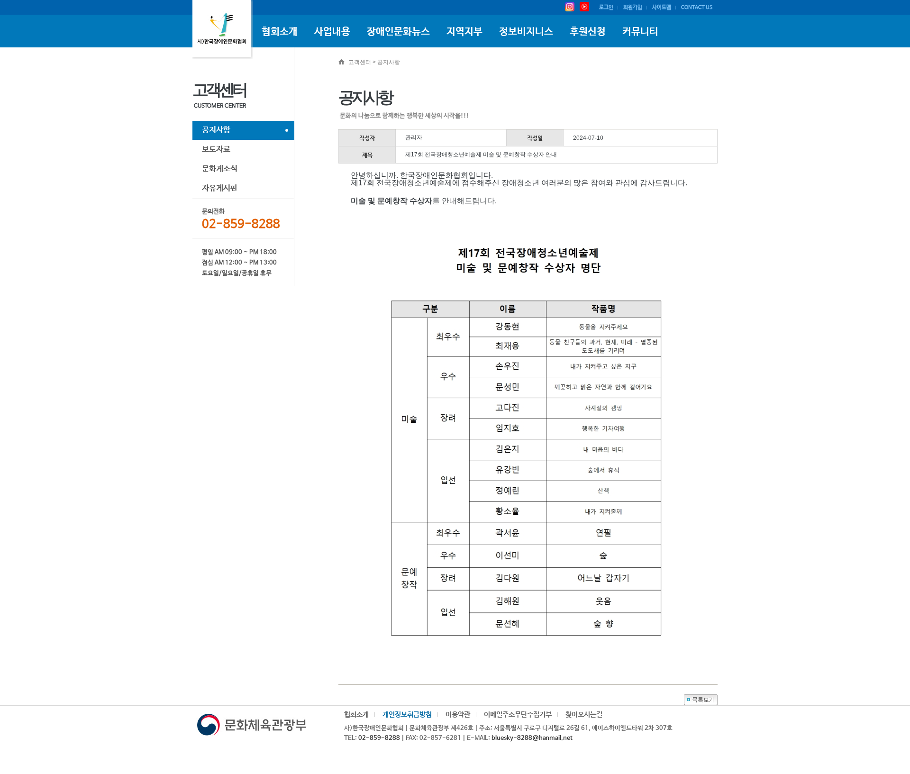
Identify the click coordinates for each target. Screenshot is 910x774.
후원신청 (588, 31)
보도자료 (216, 149)
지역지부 (464, 31)
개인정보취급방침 (407, 714)
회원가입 (632, 7)
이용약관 (458, 714)
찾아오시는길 (583, 714)
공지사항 (216, 130)
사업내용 (332, 31)
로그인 (606, 7)
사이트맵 (661, 7)
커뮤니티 (640, 31)
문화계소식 (219, 168)
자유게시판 (219, 188)
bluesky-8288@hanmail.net (532, 738)
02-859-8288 (379, 738)
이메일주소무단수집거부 (518, 714)
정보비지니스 (526, 31)
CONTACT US (697, 7)
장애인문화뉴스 (398, 31)
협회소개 (280, 31)
